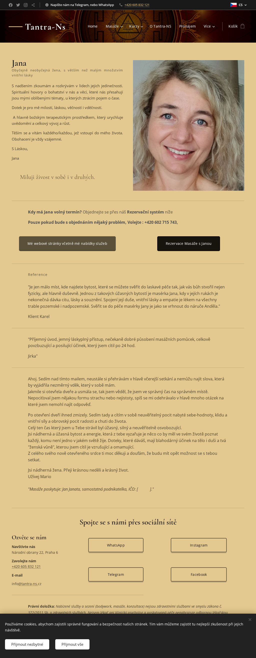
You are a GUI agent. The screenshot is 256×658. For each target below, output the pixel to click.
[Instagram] (25, 5)
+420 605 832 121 (137, 5)
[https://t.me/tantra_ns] (33, 5)
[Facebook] (11, 5)
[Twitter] (18, 5)
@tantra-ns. (28, 583)
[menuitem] (94, 26)
